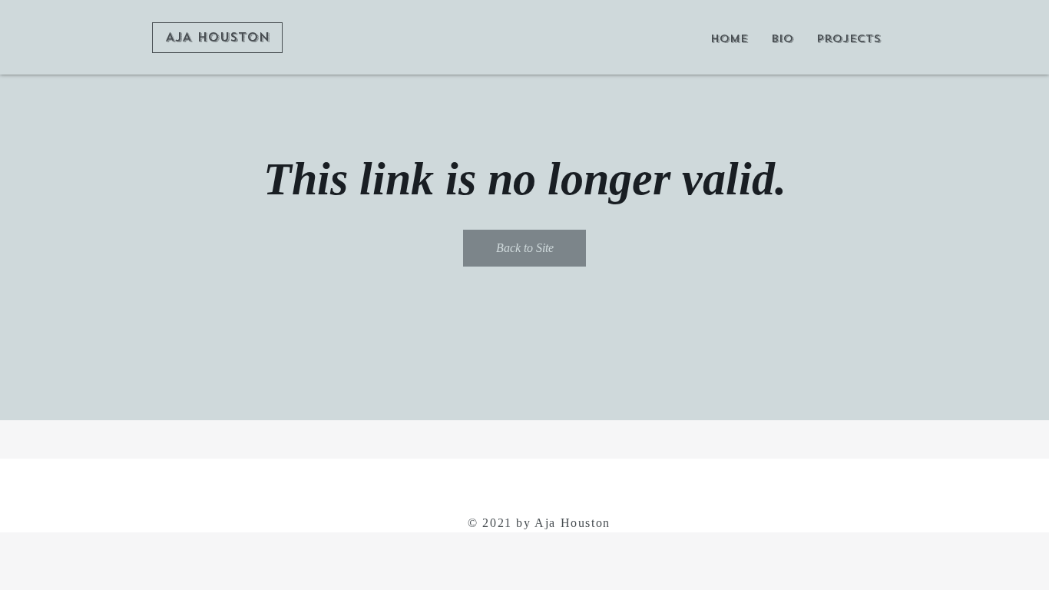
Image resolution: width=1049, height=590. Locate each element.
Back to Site (525, 247)
